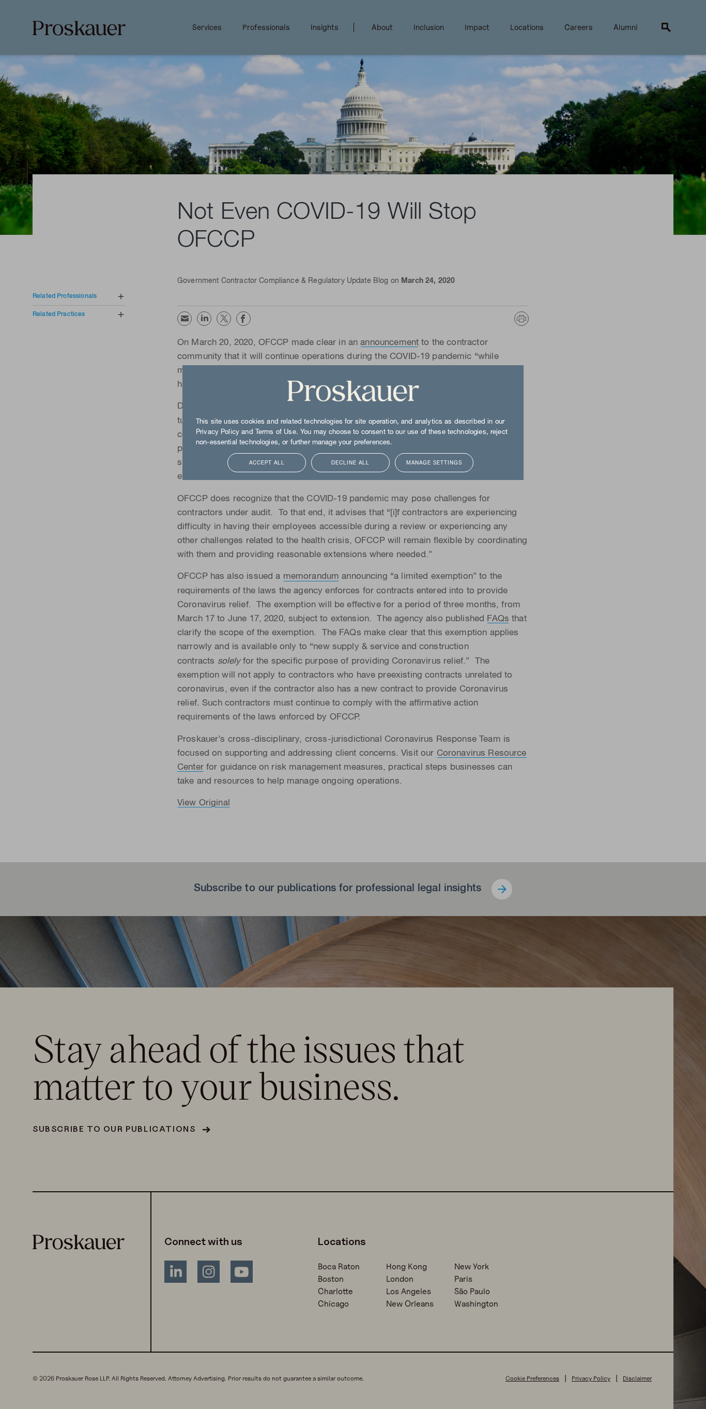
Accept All (267, 463)
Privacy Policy (217, 432)
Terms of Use (275, 432)
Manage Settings (434, 463)
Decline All (350, 463)
